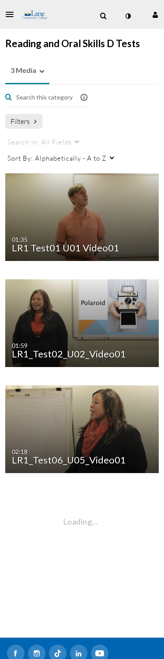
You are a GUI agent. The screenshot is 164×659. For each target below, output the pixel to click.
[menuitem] (103, 16)
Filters (20, 121)
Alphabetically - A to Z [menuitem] (57, 158)
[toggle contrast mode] (128, 16)
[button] (12, 14)
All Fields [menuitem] (39, 142)
